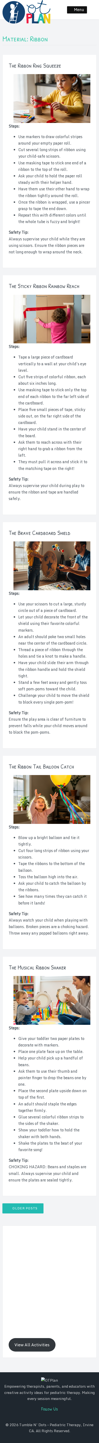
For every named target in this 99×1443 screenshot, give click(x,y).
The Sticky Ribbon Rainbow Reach (44, 286)
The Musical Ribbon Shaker (37, 967)
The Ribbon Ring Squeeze (35, 65)
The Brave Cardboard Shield (39, 533)
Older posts (24, 1208)
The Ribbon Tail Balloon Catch (41, 766)
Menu (79, 9)
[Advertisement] (49, 1281)
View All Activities (32, 1344)
